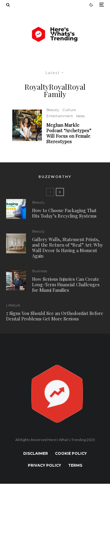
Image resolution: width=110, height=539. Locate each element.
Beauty (52, 109)
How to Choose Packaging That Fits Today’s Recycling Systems (64, 213)
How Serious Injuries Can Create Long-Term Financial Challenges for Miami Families (66, 284)
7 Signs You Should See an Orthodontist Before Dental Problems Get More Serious (54, 315)
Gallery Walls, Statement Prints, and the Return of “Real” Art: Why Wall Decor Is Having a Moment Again (67, 248)
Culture (69, 109)
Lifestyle (13, 305)
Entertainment (59, 116)
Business (39, 271)
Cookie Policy (71, 453)
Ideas (80, 116)
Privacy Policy (44, 465)
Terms (75, 465)
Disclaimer (35, 453)
